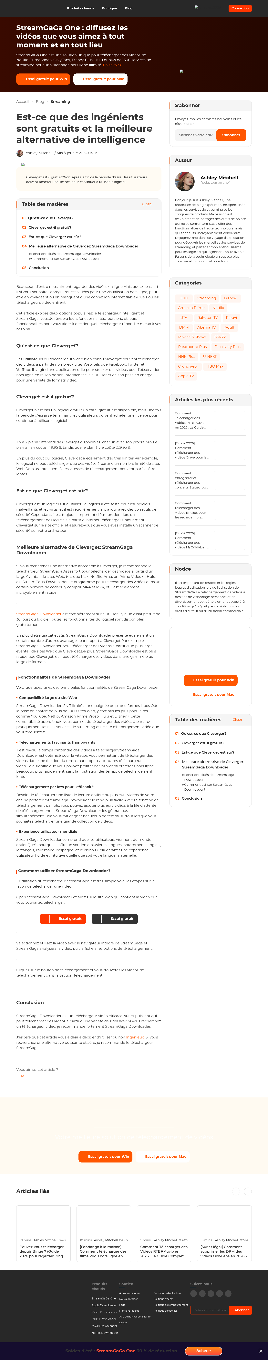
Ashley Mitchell (39, 153)
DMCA (123, 1322)
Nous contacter (128, 1299)
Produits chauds (80, 8)
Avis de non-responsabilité (134, 1317)
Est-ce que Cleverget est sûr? (55, 237)
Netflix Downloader (105, 1333)
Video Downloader (104, 1312)
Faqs (122, 1305)
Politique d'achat (163, 1299)
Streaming (60, 102)
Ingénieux (135, 1037)
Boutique (109, 8)
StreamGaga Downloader (39, 614)
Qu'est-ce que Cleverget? (50, 218)
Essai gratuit (70, 919)
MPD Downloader (104, 1319)
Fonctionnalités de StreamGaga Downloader (66, 254)
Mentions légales (129, 1311)
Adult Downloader (104, 1305)
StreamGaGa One (104, 1298)
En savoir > (112, 65)
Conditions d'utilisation (167, 1293)
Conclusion (39, 268)
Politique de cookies (165, 1311)
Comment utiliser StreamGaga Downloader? (66, 258)
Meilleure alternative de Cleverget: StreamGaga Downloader (83, 246)
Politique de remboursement (171, 1305)
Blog (128, 8)
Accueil (22, 102)
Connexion (240, 8)
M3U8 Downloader (104, 1326)
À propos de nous (129, 1293)
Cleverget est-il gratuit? (50, 227)
